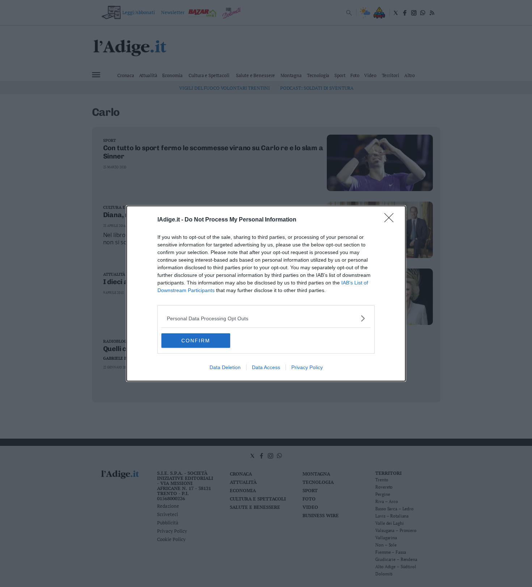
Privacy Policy (307, 367)
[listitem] (266, 318)
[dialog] (266, 293)
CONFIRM (195, 340)
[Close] (391, 220)
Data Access (266, 367)
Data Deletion (225, 367)
